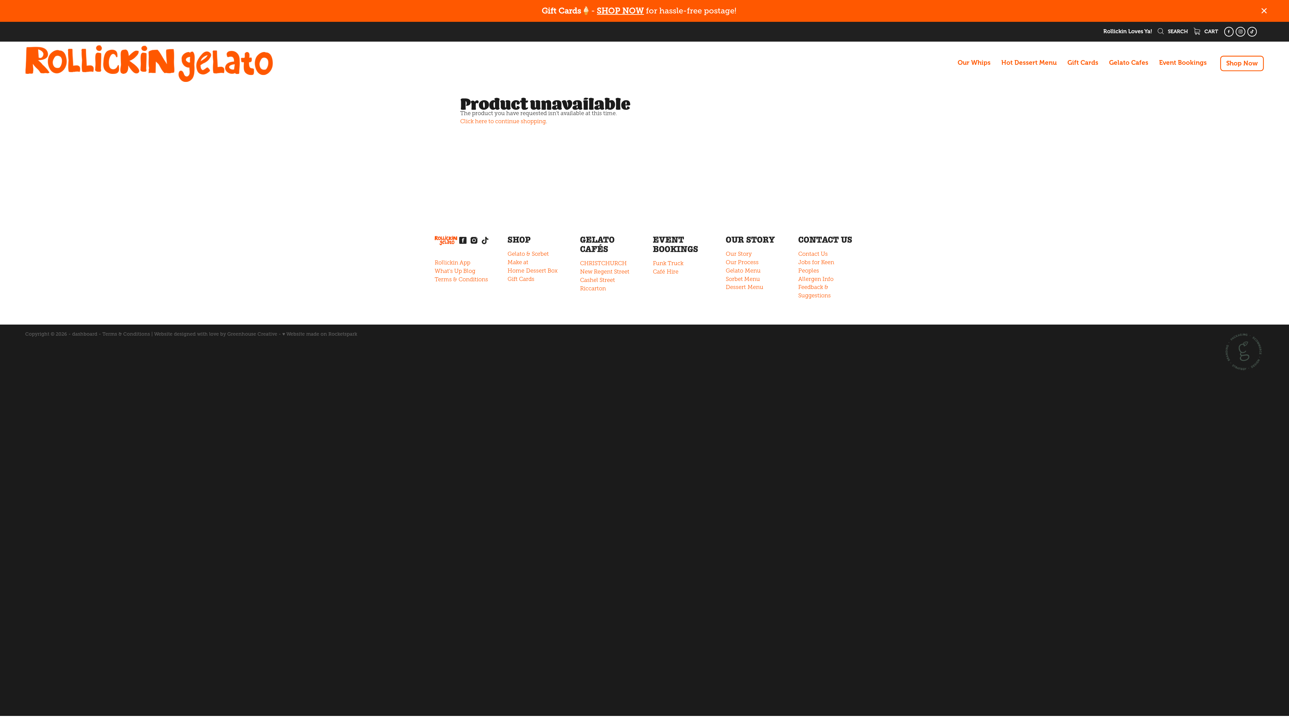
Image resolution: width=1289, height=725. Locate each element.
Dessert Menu (744, 287)
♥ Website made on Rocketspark (319, 334)
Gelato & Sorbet (528, 254)
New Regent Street (604, 272)
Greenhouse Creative (252, 334)
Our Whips (974, 62)
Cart (1210, 32)
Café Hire (665, 272)
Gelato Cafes (1128, 62)
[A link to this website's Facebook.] (1229, 32)
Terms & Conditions (461, 279)
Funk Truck (668, 263)
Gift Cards (1082, 62)
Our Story (739, 254)
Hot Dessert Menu (1029, 62)
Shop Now (1242, 63)
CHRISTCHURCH (603, 263)
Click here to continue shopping (503, 121)
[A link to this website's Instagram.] (1240, 32)
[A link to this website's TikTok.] (1252, 32)
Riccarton (593, 288)
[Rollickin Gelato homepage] (149, 63)
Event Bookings (1183, 62)
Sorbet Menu (743, 279)
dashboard (84, 334)
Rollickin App (452, 262)
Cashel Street (597, 280)
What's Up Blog (455, 271)
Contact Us (813, 254)
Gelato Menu (743, 271)
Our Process (742, 262)
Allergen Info (815, 279)
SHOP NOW (620, 10)
